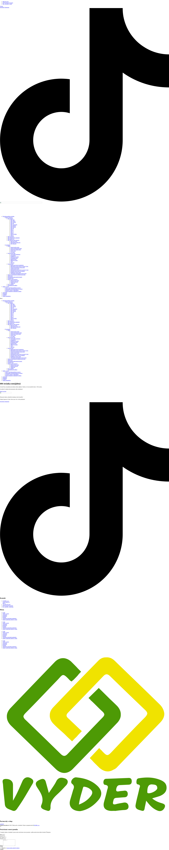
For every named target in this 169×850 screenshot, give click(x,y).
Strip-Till (12, 262)
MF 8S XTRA (14, 234)
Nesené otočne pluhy (15, 247)
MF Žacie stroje (14, 241)
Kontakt (4, 617)
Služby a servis (6, 286)
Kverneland (7, 245)
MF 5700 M (13, 227)
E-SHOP (4, 295)
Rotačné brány (14, 259)
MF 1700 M (13, 222)
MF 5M (12, 228)
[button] (84, 298)
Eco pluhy (13, 252)
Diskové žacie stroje (15, 280)
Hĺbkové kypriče (14, 260)
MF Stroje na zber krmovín (13, 240)
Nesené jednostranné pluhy (16, 248)
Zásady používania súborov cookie (10, 619)
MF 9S (12, 235)
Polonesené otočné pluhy (16, 249)
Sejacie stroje (10, 264)
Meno (1, 834)
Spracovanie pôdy (11, 253)
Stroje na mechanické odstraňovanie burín (16, 274)
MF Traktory (10, 218)
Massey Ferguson (9, 217)
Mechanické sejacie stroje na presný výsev (19, 266)
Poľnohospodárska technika (8, 216)
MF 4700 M (13, 225)
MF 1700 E (13, 221)
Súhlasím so (11, 848)
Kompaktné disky (14, 258)
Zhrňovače (13, 283)
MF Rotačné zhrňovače (15, 242)
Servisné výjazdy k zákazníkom (11, 290)
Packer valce (13, 250)
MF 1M (12, 223)
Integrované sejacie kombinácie (17, 265)
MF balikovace (11, 239)
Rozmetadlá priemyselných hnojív (15, 277)
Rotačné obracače (14, 281)
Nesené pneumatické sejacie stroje (18, 267)
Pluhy (9, 246)
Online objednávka (7, 296)
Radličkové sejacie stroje (16, 272)
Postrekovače (10, 278)
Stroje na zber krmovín (12, 279)
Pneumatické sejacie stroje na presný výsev (19, 270)
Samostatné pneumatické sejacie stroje (18, 273)
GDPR (1, 846)
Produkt (2, 838)
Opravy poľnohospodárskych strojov (13, 287)
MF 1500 (12, 220)
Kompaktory (13, 255)
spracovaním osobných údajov (13, 848)
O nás (4, 612)
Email (1, 836)
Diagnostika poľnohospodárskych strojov (14, 289)
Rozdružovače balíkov (12, 285)
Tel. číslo (2, 837)
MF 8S (12, 233)
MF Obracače (13, 243)
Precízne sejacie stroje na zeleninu (18, 271)
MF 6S (12, 230)
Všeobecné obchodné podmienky (10, 618)
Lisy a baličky (11, 284)
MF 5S (12, 229)
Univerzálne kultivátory (15, 254)
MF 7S (12, 231)
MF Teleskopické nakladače (14, 237)
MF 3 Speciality (14, 224)
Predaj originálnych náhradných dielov (13, 291)
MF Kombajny (11, 236)
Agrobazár (5, 292)
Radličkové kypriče (15, 256)
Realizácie (5, 293)
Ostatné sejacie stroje (15, 268)
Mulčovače (10, 275)
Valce (12, 261)
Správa (1, 845)
